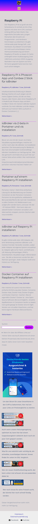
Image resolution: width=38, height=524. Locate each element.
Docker (15, 283)
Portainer (15, 186)
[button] (19, 8)
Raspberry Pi (7, 87)
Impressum (19, 514)
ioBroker (15, 87)
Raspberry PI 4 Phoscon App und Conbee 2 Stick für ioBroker (17, 78)
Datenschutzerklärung (19, 517)
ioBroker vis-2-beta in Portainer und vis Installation (15, 126)
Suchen (5, 324)
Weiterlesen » (7, 116)
